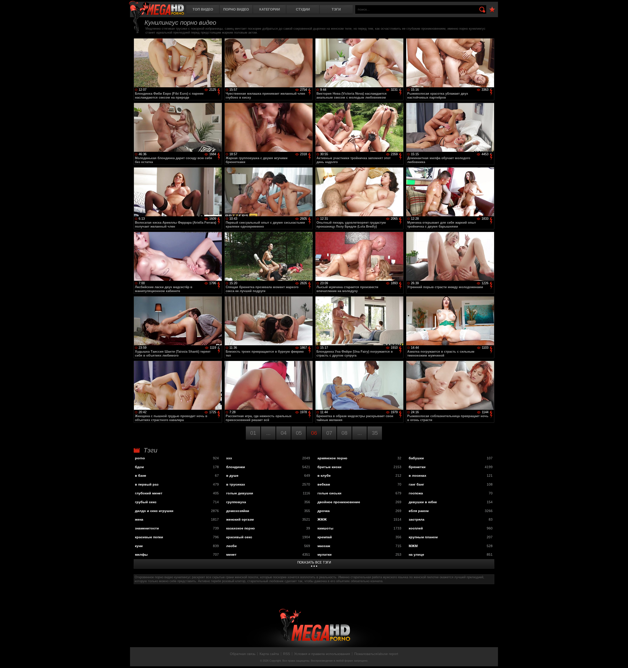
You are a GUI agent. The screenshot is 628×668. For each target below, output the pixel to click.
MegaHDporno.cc (156, 8)
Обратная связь (242, 654)
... (268, 433)
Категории (269, 9)
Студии (303, 9)
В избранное (492, 9)
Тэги (336, 9)
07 (329, 433)
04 (284, 433)
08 (344, 433)
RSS (286, 654)
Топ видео (203, 9)
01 (253, 433)
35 (375, 433)
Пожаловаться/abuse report (376, 654)
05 (299, 433)
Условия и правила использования (322, 654)
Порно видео (236, 9)
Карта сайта (269, 654)
